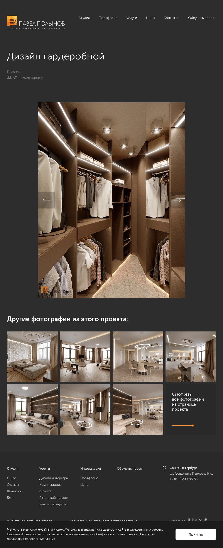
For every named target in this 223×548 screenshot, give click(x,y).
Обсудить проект (202, 18)
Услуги (132, 18)
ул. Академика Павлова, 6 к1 (191, 474)
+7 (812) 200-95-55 (184, 479)
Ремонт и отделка (53, 504)
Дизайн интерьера (53, 478)
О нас (11, 478)
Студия (84, 18)
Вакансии (14, 491)
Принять (196, 534)
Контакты (171, 18)
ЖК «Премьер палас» (25, 78)
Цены (150, 18)
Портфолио (108, 18)
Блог (10, 498)
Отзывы (13, 485)
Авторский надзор (53, 498)
